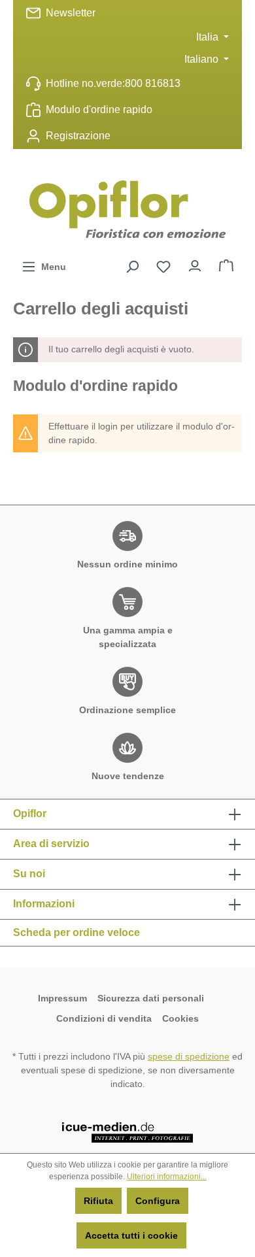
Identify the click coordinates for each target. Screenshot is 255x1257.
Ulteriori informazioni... (167, 1176)
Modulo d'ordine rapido (99, 109)
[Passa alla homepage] (127, 209)
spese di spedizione (189, 1056)
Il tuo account (195, 263)
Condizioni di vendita (104, 1018)
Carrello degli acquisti (226, 263)
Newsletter (70, 12)
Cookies (180, 1018)
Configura (157, 1201)
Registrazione (78, 135)
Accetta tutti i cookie (131, 1235)
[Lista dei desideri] (163, 267)
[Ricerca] (132, 267)
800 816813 (152, 83)
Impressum (62, 998)
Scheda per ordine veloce (76, 932)
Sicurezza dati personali (152, 998)
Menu (51, 266)
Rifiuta (98, 1201)
